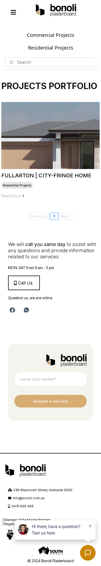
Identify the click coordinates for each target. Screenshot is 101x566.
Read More (10, 196)
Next (65, 216)
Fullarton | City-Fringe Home (46, 175)
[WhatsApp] (26, 310)
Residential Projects (50, 47)
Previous (39, 216)
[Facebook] (12, 310)
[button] (13, 12)
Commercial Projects (50, 35)
